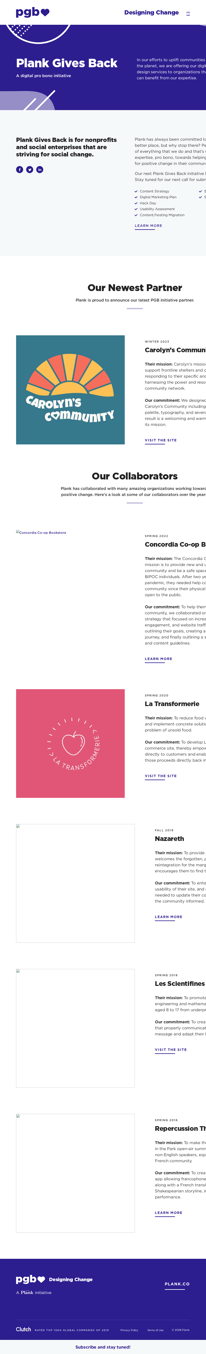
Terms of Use (155, 1330)
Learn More (158, 659)
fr (188, 12)
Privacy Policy (129, 1330)
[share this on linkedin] (39, 169)
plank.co (177, 1284)
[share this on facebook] (19, 169)
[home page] (32, 12)
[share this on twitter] (29, 169)
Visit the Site (161, 440)
